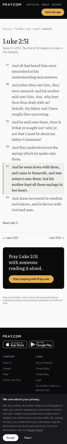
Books (56, 4)
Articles (33, 4)
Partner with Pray (12, 380)
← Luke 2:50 (10, 238)
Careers (7, 368)
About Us (7, 362)
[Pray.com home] (12, 4)
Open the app (53, 12)
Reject (28, 437)
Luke (28, 29)
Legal (38, 380)
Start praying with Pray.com (31, 279)
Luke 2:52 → (56, 238)
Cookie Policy (42, 374)
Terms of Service (44, 362)
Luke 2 (36, 29)
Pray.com (7, 29)
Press (5, 374)
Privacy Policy (42, 368)
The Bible (18, 29)
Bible (45, 4)
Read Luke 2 (10, 223)
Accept (10, 437)
